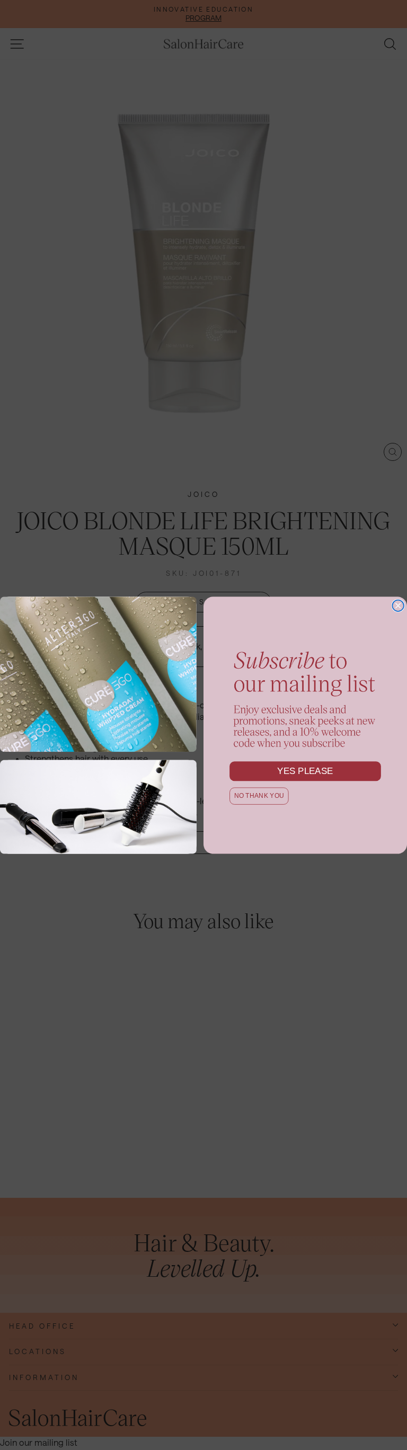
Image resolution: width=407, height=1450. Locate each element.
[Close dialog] (398, 605)
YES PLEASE (305, 771)
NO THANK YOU (259, 795)
